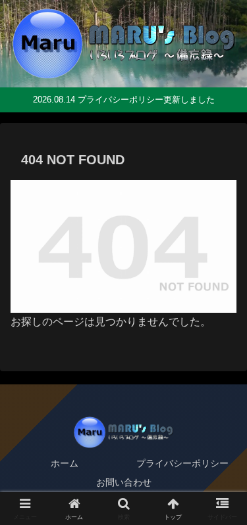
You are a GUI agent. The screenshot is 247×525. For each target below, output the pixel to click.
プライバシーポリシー (182, 463)
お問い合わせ (123, 482)
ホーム (64, 463)
